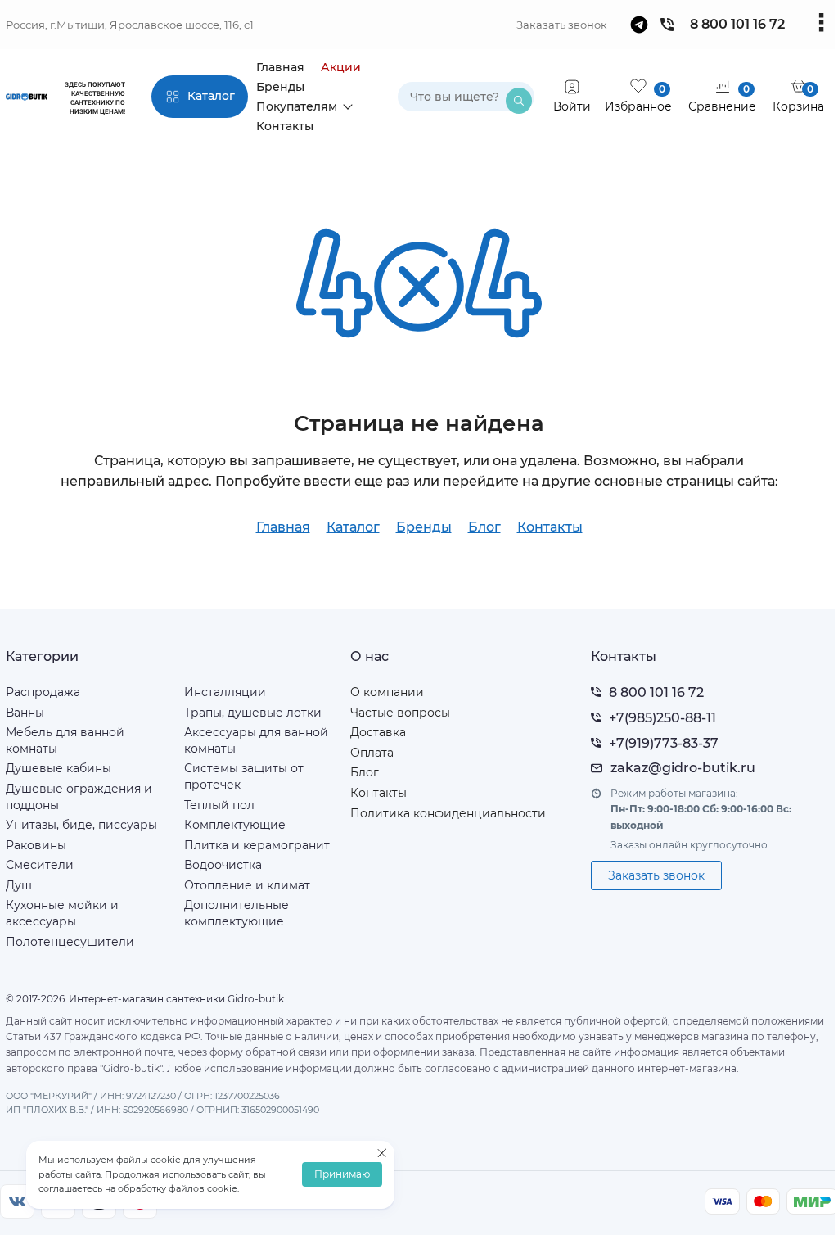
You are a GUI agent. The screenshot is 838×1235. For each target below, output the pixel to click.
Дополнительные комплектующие (236, 913)
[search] (519, 101)
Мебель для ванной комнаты (65, 740)
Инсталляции (225, 692)
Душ (19, 885)
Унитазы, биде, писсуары (81, 824)
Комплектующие (235, 824)
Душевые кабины (58, 768)
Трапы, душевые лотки (253, 712)
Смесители (40, 864)
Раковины (36, 845)
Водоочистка (223, 864)
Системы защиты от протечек (244, 776)
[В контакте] (17, 1201)
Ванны (25, 712)
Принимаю (342, 1175)
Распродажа (43, 692)
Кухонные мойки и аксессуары (62, 913)
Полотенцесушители (70, 941)
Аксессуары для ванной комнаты (256, 740)
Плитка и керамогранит (257, 845)
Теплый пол (219, 805)
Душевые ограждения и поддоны (79, 796)
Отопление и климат (247, 885)
